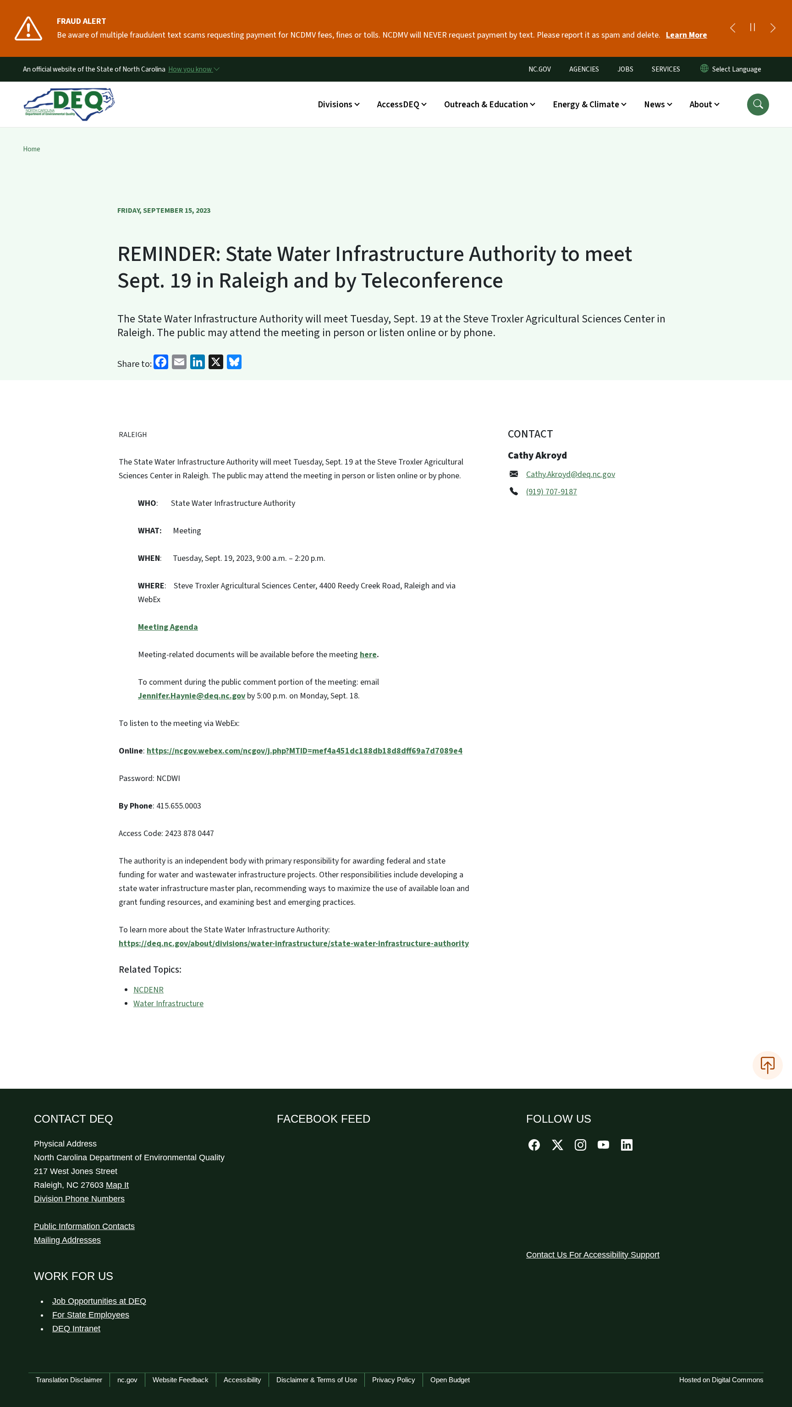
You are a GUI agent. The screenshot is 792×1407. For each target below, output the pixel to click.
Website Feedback (181, 1380)
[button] (758, 105)
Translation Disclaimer (69, 1380)
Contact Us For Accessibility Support (593, 1254)
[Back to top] (768, 1065)
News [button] (654, 104)
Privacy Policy (393, 1380)
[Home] (69, 94)
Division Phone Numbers (79, 1198)
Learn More (686, 35)
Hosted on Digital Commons (721, 1380)
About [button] (701, 104)
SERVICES (666, 69)
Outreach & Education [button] (486, 104)
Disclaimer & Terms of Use (316, 1380)
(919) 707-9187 (551, 492)
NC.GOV (539, 69)
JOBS (625, 69)
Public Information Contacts (84, 1226)
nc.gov (127, 1380)
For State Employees (90, 1314)
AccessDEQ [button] (398, 104)
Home (31, 149)
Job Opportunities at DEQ (99, 1301)
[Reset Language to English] (704, 69)
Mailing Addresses (67, 1240)
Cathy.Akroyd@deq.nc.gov (570, 474)
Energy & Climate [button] (586, 104)
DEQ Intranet (76, 1328)
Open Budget (450, 1380)
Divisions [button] (335, 104)
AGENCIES (584, 69)
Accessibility (242, 1380)
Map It (117, 1185)
